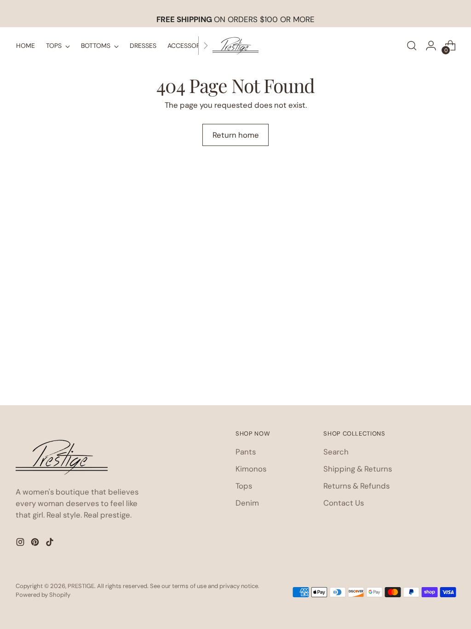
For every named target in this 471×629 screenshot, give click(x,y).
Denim (247, 503)
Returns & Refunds (356, 486)
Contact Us (343, 503)
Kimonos (251, 469)
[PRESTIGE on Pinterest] (35, 543)
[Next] (206, 45)
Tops (244, 486)
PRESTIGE (81, 586)
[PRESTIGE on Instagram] (21, 543)
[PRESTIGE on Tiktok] (50, 543)
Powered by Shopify (43, 595)
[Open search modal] (411, 45)
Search (336, 452)
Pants (246, 452)
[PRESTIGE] (235, 45)
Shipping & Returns (357, 469)
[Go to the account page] (431, 45)
